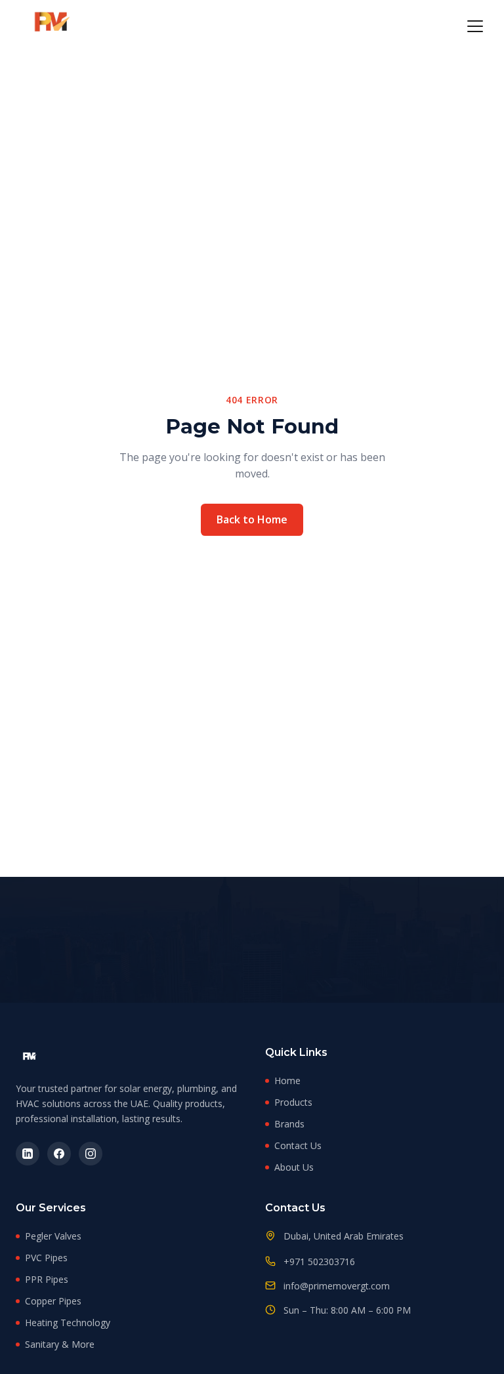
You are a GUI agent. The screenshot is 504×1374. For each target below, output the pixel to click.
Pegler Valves (53, 1236)
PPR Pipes (46, 1279)
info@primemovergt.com (337, 1286)
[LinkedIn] (27, 1153)
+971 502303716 (319, 1261)
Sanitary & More (59, 1344)
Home (287, 1080)
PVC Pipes (46, 1257)
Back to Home (252, 519)
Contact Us (298, 1145)
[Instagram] (90, 1153)
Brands (289, 1124)
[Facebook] (59, 1153)
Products (293, 1102)
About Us (294, 1167)
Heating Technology (67, 1322)
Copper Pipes (53, 1301)
